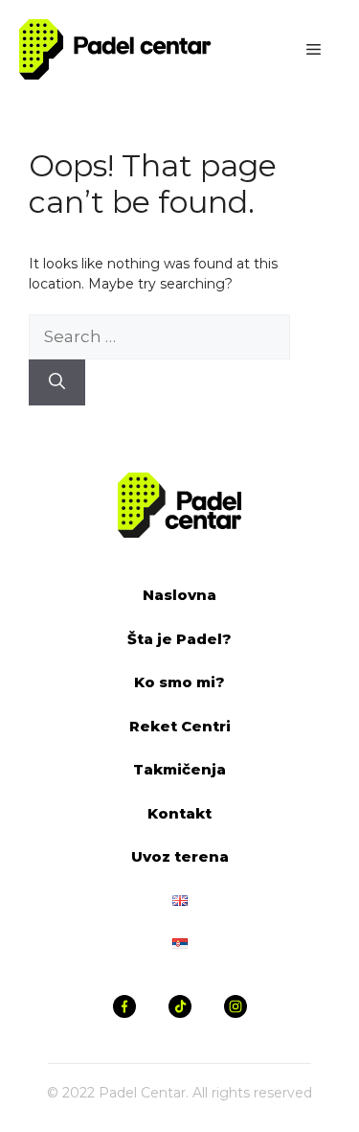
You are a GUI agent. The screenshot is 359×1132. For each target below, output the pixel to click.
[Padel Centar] (115, 48)
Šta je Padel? (179, 639)
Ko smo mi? (179, 682)
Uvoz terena (180, 856)
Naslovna (179, 595)
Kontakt (179, 813)
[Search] (57, 382)
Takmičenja (179, 769)
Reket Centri (180, 726)
